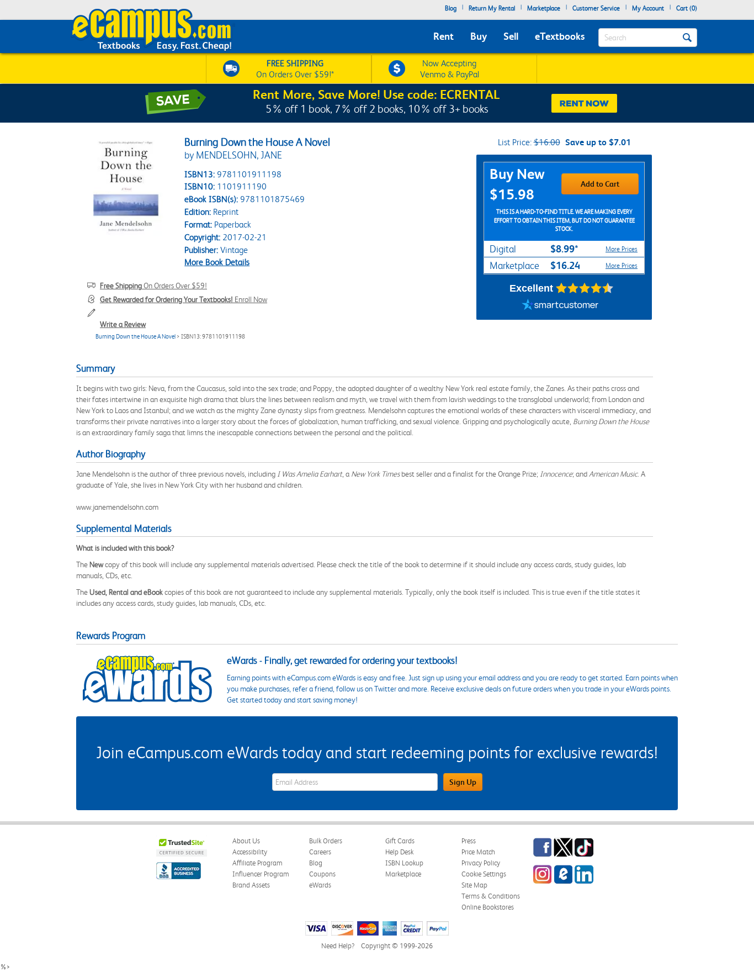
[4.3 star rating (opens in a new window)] (585, 288)
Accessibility (249, 852)
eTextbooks (560, 36)
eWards (320, 885)
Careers (320, 852)
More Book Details (216, 262)
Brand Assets (251, 885)
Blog (450, 8)
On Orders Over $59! (153, 285)
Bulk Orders (325, 841)
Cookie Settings (483, 874)
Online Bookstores (487, 907)
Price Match (478, 852)
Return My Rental (492, 8)
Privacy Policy (480, 863)
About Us (246, 841)
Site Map (474, 885)
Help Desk (399, 852)
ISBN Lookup (404, 863)
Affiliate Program (257, 863)
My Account (648, 8)
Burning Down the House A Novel (135, 336)
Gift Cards (400, 841)
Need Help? (337, 946)
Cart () (686, 8)
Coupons (322, 874)
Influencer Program (260, 874)
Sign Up (462, 782)
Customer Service (596, 8)
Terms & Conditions (490, 896)
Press (468, 841)
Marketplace (543, 8)
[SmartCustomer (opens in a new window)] (560, 306)
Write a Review (123, 324)
